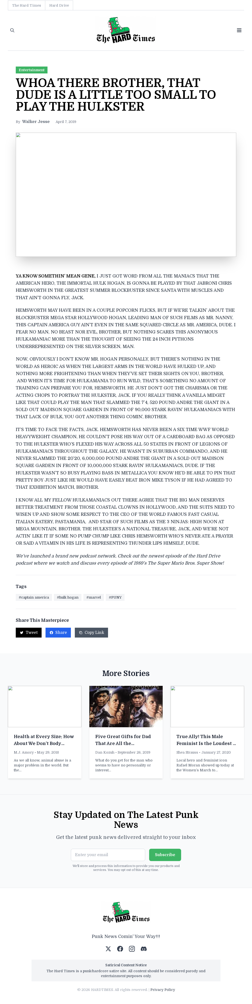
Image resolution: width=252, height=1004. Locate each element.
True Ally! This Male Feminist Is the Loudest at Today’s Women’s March (206, 743)
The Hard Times (26, 5)
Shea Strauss (187, 752)
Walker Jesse (36, 122)
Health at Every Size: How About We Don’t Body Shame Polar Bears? (44, 743)
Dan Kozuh (104, 752)
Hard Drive (59, 5)
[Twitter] (108, 949)
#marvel (93, 597)
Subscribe (165, 855)
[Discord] (144, 949)
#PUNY (115, 597)
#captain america (34, 597)
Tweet (32, 632)
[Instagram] (132, 949)
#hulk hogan (68, 597)
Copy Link (94, 632)
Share (61, 632)
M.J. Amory (24, 752)
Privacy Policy (162, 990)
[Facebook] (120, 949)
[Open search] (12, 30)
